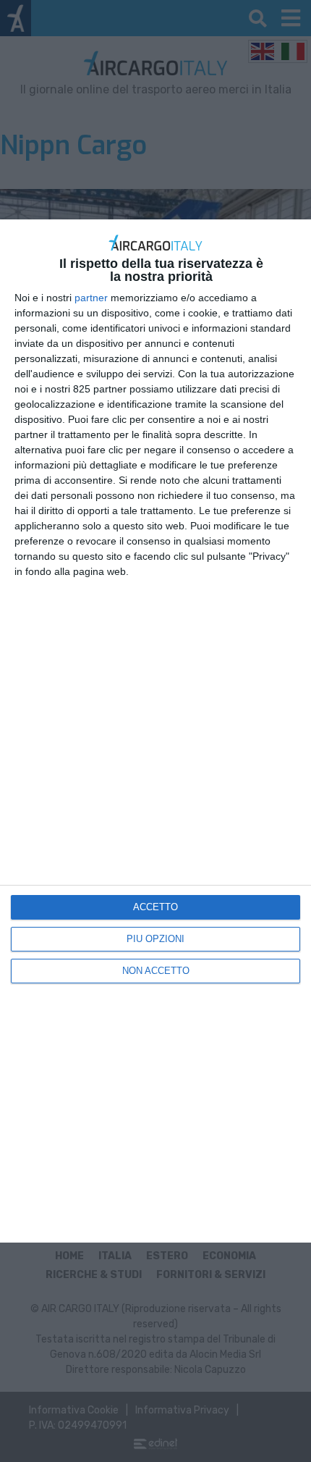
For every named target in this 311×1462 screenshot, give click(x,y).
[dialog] (155, 731)
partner (91, 298)
